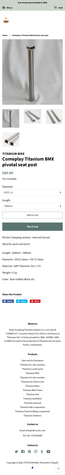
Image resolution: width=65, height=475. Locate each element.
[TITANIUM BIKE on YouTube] (48, 452)
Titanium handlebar (32, 398)
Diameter (7, 186)
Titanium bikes (32, 385)
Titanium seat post (32, 402)
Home (4, 35)
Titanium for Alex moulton (32, 364)
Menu (9, 7)
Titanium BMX (32, 373)
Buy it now (32, 226)
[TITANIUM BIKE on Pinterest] (29, 452)
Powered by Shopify (49, 462)
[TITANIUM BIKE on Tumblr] (42, 452)
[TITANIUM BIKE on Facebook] (23, 452)
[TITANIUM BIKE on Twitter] (16, 452)
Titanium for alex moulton (32, 377)
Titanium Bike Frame (32, 390)
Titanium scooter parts (32, 368)
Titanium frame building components (32, 411)
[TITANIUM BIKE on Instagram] (35, 452)
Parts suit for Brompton (32, 360)
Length (6, 200)
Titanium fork (32, 394)
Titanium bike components (32, 407)
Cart (60, 7)
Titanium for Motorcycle (32, 381)
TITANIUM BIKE (31, 462)
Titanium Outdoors (32, 415)
